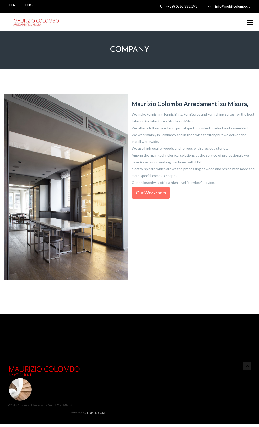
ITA (12, 5)
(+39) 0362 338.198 (181, 6)
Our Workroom (151, 192)
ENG (29, 5)
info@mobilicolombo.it (232, 6)
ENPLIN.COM (96, 413)
